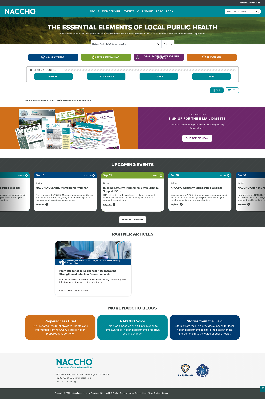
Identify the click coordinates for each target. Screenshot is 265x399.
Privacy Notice (154, 393)
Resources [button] (164, 11)
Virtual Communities (137, 393)
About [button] (94, 11)
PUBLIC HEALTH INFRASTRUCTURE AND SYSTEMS (161, 57)
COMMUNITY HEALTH (55, 57)
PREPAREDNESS (214, 57)
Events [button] (129, 11)
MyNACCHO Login (250, 2)
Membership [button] (111, 11)
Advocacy (53, 76)
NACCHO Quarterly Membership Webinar (62, 188)
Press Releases (106, 76)
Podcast (159, 76)
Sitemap (165, 393)
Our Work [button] (145, 11)
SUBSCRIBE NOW (197, 138)
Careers (123, 393)
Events (211, 76)
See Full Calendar (132, 219)
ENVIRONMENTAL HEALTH (108, 57)
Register (40, 204)
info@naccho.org (83, 378)
